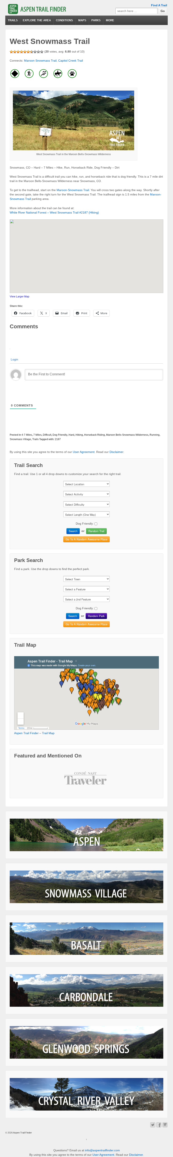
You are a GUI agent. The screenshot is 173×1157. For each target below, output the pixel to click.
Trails (35, 439)
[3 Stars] (18, 51)
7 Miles (37, 434)
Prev (71, 781)
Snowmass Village (20, 439)
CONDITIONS (64, 20)
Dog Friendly (60, 434)
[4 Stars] (21, 51)
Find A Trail (159, 5)
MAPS (82, 20)
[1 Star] (11, 51)
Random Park (96, 616)
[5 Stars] (25, 51)
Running (154, 434)
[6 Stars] (28, 51)
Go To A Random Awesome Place (86, 539)
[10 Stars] (41, 51)
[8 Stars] (35, 51)
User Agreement (84, 452)
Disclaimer (116, 452)
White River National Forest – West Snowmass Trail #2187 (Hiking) (54, 212)
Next (102, 781)
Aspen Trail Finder (22, 1132)
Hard (71, 434)
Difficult (47, 434)
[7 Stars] (31, 51)
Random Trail (96, 531)
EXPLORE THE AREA (37, 20)
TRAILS (13, 20)
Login (14, 359)
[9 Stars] (38, 51)
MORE (110, 20)
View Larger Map (19, 296)
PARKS (96, 20)
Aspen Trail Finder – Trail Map (34, 733)
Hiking (79, 434)
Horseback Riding (94, 434)
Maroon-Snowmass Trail (40, 60)
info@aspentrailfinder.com (102, 1150)
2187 (58, 439)
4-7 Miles (27, 434)
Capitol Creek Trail (70, 60)
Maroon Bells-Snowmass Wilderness (127, 434)
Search (73, 531)
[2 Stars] (14, 51)
